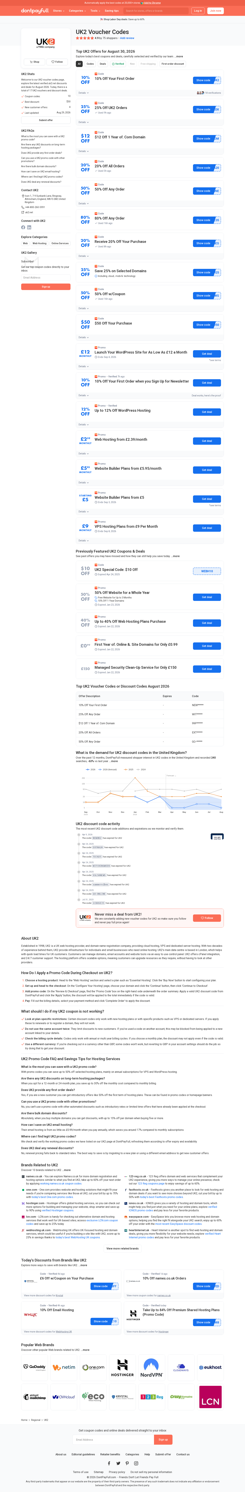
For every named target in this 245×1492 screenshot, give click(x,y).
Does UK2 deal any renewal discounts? (41, 182)
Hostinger (163, 1331)
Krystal (59, 1295)
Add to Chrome (152, 3)
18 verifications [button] (213, 93)
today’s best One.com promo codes (52, 1197)
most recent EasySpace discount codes (178, 1223)
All (80, 65)
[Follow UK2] (207, 918)
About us (61, 1454)
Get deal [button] (207, 353)
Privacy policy (117, 1472)
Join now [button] (215, 10)
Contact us (183, 1454)
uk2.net (29, 212)
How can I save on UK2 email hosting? (40, 171)
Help (147, 1454)
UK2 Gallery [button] (29, 252)
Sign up (46, 286)
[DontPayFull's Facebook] (109, 1463)
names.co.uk (164, 1295)
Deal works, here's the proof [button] (206, 395)
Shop (36, 62)
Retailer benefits (110, 1454)
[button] (77, 38)
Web (25, 243)
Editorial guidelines (83, 1454)
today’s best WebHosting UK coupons (78, 1237)
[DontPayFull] (34, 11)
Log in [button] (198, 10)
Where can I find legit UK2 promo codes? (42, 176)
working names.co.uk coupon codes (61, 1183)
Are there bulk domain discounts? (38, 166)
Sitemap (99, 1472)
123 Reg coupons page (151, 1183)
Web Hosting (39, 243)
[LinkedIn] (29, 227)
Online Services (60, 243)
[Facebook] (23, 227)
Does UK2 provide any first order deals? (41, 153)
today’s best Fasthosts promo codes (161, 1197)
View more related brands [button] (122, 1248)
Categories (132, 1454)
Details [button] (82, 93)
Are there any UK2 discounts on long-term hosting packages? (43, 146)
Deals (103, 65)
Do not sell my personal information (151, 1472)
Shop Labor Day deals (115, 19)
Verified (119, 65)
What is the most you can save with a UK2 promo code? (42, 138)
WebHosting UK (64, 1331)
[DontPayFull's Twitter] (118, 1463)
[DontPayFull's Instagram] (136, 1463)
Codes (91, 65)
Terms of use (80, 1472)
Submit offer (163, 1454)
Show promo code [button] (203, 80)
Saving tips (112, 10)
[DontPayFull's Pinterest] (127, 1463)
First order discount (174, 65)
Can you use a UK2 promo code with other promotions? (43, 160)
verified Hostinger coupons (58, 1210)
